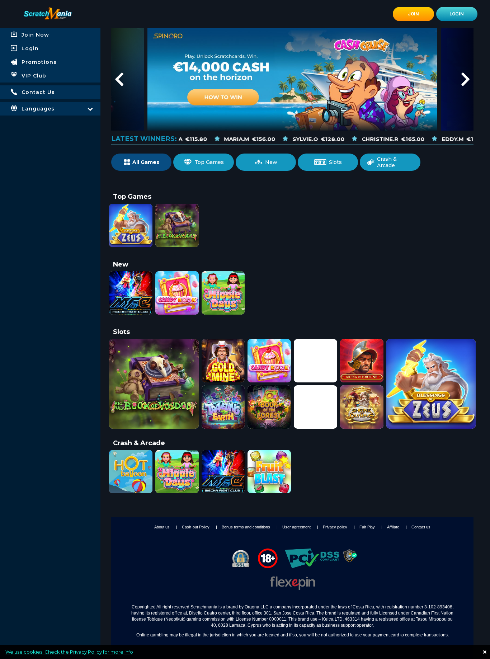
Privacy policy (335, 527)
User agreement (297, 527)
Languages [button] (38, 108)
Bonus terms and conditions (246, 527)
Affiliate (393, 527)
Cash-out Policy (196, 527)
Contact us (420, 527)
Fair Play (367, 527)
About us (162, 527)
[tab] (50, 48)
